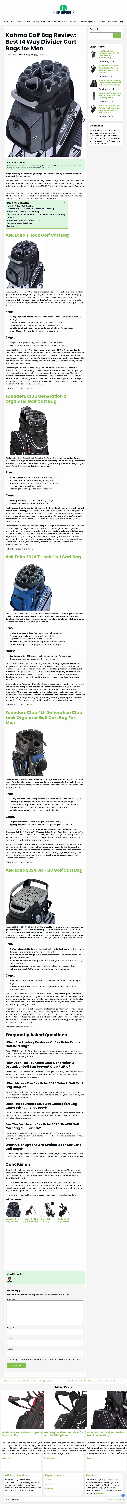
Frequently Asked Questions (19, 223)
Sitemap (49, 1488)
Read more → (8, 1458)
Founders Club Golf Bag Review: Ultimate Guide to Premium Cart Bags (110, 82)
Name (10, 1328)
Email (10, 1338)
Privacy (110, 1500)
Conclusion (12, 226)
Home (7, 21)
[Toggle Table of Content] (64, 202)
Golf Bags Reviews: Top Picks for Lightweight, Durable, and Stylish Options (110, 69)
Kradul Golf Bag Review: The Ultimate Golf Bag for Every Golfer (110, 95)
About (48, 1480)
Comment (12, 1299)
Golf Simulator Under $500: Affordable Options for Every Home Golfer (28, 1381)
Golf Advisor (15, 1500)
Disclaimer (117, 1500)
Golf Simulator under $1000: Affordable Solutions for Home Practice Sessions (96, 1381)
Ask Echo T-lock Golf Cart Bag (20, 206)
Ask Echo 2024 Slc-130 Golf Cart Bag (23, 220)
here (30, 388)
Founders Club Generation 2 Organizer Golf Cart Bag (30, 209)
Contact (49, 1484)
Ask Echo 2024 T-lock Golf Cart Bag (23, 211)
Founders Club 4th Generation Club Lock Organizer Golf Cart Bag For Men (36, 216)
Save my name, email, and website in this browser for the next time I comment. (45, 1359)
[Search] (117, 35)
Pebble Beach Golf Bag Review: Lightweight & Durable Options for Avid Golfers (109, 109)
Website (10, 1349)
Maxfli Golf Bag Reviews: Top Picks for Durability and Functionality (109, 54)
